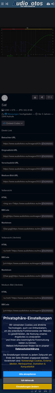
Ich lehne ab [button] (27, 380)
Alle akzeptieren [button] (27, 374)
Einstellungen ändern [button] (27, 386)
